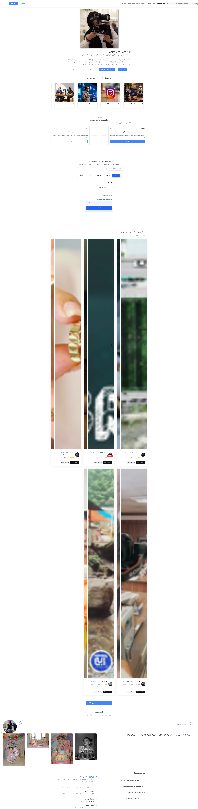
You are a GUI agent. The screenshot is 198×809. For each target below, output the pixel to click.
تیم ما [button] (154, 3)
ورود (5, 3)
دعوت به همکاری (131, 462)
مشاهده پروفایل (140, 462)
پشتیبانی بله (22, 3)
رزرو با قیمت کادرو (128, 142)
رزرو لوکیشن (143, 3)
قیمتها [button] (149, 3)
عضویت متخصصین (131, 3)
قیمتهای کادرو (91, 802)
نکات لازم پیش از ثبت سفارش (115, 169)
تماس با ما (76, 70)
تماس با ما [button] (124, 3)
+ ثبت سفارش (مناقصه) (107, 70)
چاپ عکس (138, 3)
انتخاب (99, 208)
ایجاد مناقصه (70, 142)
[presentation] (146, 92)
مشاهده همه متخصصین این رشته (99, 703)
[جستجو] (168, 3)
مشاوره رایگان (89, 70)
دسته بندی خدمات (161, 3)
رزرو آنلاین (122, 70)
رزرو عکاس (13, 3)
